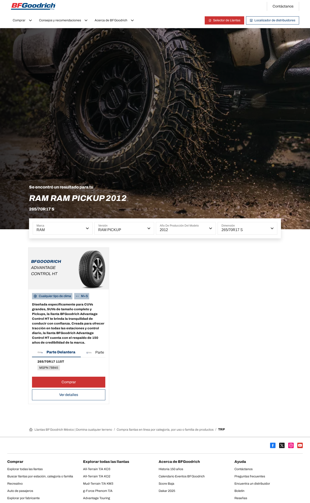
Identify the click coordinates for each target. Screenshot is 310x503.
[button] (87, 228)
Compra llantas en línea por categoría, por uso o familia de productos (165, 429)
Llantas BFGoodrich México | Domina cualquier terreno (73, 429)
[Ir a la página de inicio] (33, 6)
